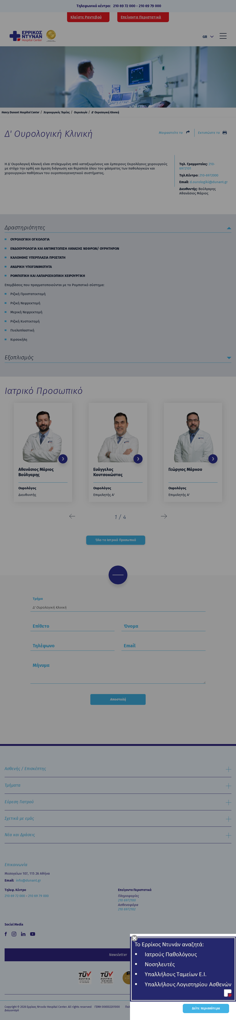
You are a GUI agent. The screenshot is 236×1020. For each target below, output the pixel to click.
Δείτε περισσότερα (206, 1008)
